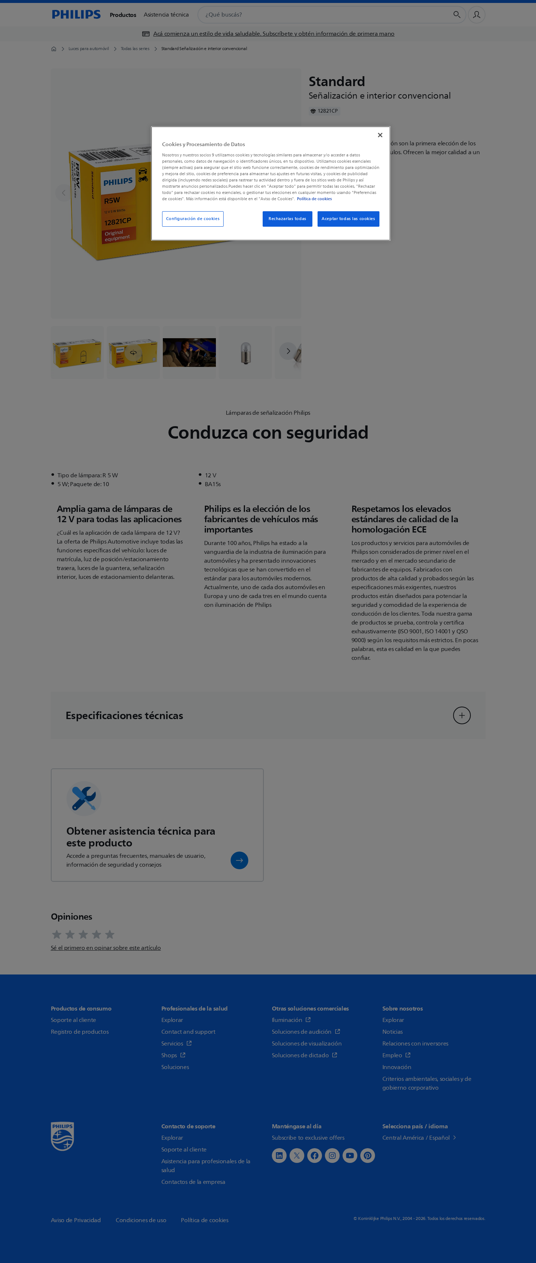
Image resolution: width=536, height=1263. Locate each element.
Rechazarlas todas (287, 218)
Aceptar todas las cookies (348, 218)
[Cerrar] (380, 135)
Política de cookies (314, 198)
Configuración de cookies (193, 218)
